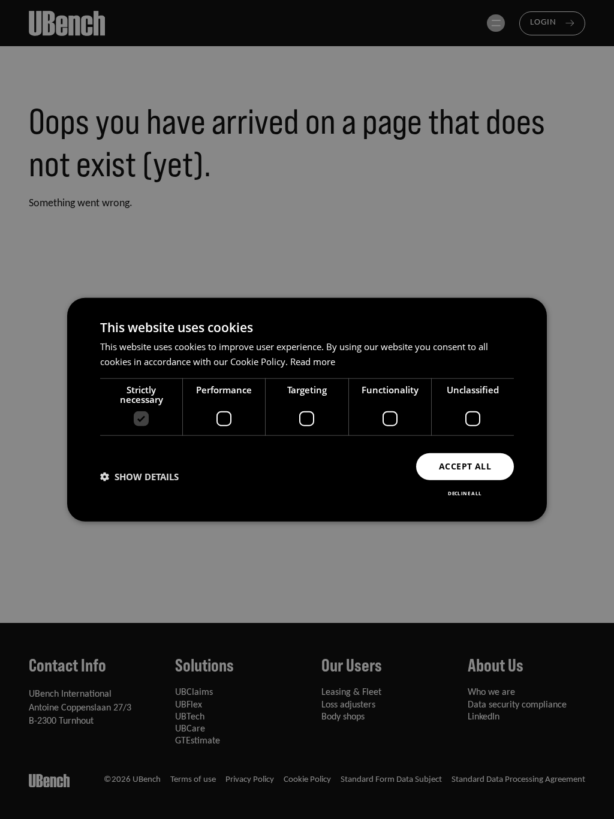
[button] (139, 476)
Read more (312, 362)
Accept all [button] (465, 466)
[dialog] (307, 410)
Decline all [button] (464, 492)
